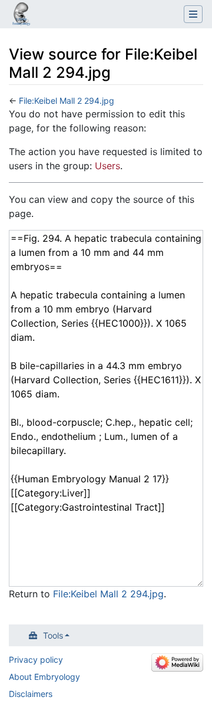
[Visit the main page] (21, 15)
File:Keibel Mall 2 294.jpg (66, 101)
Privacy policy (36, 660)
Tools (53, 635)
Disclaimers (30, 694)
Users (107, 166)
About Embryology (44, 677)
